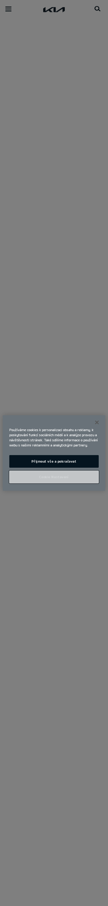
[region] (54, 453)
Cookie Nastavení (53, 477)
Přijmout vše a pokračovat (54, 461)
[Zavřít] (97, 422)
